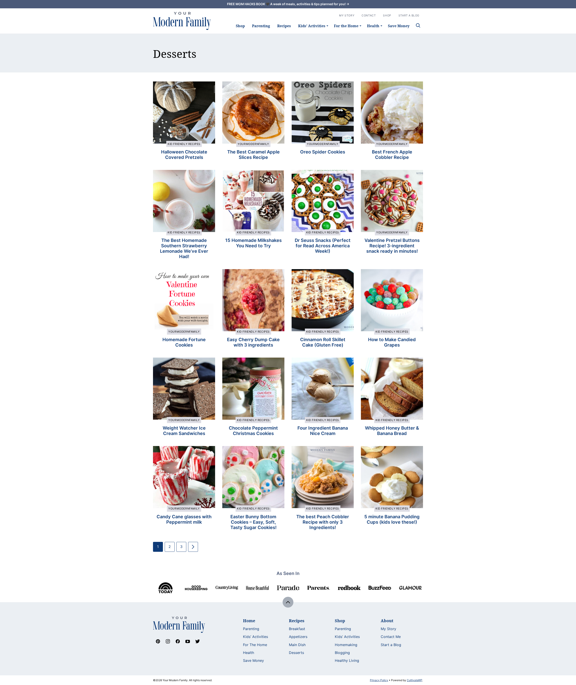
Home (249, 620)
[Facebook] (178, 641)
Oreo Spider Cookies (322, 152)
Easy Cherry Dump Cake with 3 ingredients (253, 342)
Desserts (296, 652)
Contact (369, 15)
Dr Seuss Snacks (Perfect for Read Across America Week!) (323, 246)
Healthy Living (347, 660)
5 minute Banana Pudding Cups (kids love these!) (392, 519)
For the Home (346, 25)
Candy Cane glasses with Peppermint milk (184, 519)
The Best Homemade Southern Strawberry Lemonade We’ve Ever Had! (184, 248)
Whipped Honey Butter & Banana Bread (392, 430)
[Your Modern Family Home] (182, 21)
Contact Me (391, 636)
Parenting (261, 25)
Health (373, 25)
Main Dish (297, 644)
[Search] (418, 25)
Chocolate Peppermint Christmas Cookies (253, 430)
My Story (346, 15)
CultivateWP (414, 680)
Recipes (284, 25)
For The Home (255, 644)
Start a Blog (391, 644)
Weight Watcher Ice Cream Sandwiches (184, 430)
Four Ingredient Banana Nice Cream (322, 430)
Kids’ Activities (311, 25)
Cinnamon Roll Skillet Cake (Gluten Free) (322, 342)
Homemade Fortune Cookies (184, 342)
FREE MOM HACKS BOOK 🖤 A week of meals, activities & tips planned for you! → (288, 4)
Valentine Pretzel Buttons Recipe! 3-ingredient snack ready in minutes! (392, 246)
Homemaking (346, 644)
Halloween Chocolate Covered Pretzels (184, 154)
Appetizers (298, 636)
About (387, 620)
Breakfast (297, 628)
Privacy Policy (379, 680)
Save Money (399, 25)
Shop (240, 25)
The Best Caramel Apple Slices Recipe (253, 154)
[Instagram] (168, 641)
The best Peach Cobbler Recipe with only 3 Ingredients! (322, 522)
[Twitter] (197, 641)
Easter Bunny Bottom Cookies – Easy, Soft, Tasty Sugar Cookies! (253, 522)
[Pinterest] (158, 641)
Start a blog (408, 15)
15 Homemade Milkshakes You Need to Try (253, 243)
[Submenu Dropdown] (327, 26)
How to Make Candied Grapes (392, 342)
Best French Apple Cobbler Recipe (392, 154)
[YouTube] (188, 641)
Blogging (342, 652)
